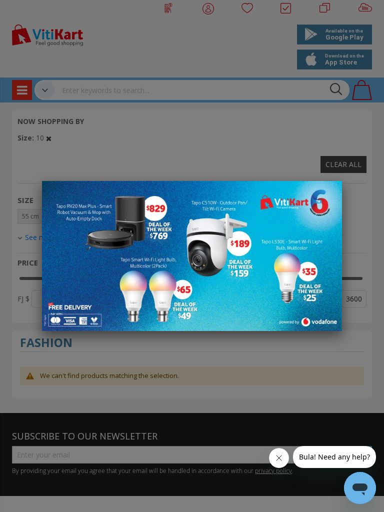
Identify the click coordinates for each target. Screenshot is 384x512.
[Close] (328, 194)
